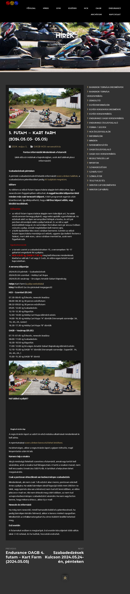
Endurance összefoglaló (103, 122)
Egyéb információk (99, 105)
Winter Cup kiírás (98, 189)
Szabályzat (96, 171)
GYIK (58, 8)
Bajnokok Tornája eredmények (106, 87)
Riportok (94, 162)
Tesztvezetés (97, 180)
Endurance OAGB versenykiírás (106, 118)
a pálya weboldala (34, 283)
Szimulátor (95, 176)
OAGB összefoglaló (100, 149)
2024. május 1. (19, 146)
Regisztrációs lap (99, 158)
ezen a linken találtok (67, 176)
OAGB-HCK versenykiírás (47, 146)
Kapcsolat (115, 14)
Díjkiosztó (95, 100)
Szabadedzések (98, 167)
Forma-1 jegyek (97, 127)
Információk (96, 136)
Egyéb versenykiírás (100, 114)
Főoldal (31, 8)
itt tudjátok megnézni (55, 179)
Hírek (46, 8)
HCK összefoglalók (100, 131)
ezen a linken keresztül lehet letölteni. (44, 442)
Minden (93, 140)
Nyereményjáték (98, 145)
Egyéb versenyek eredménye (105, 109)
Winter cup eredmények (102, 185)
